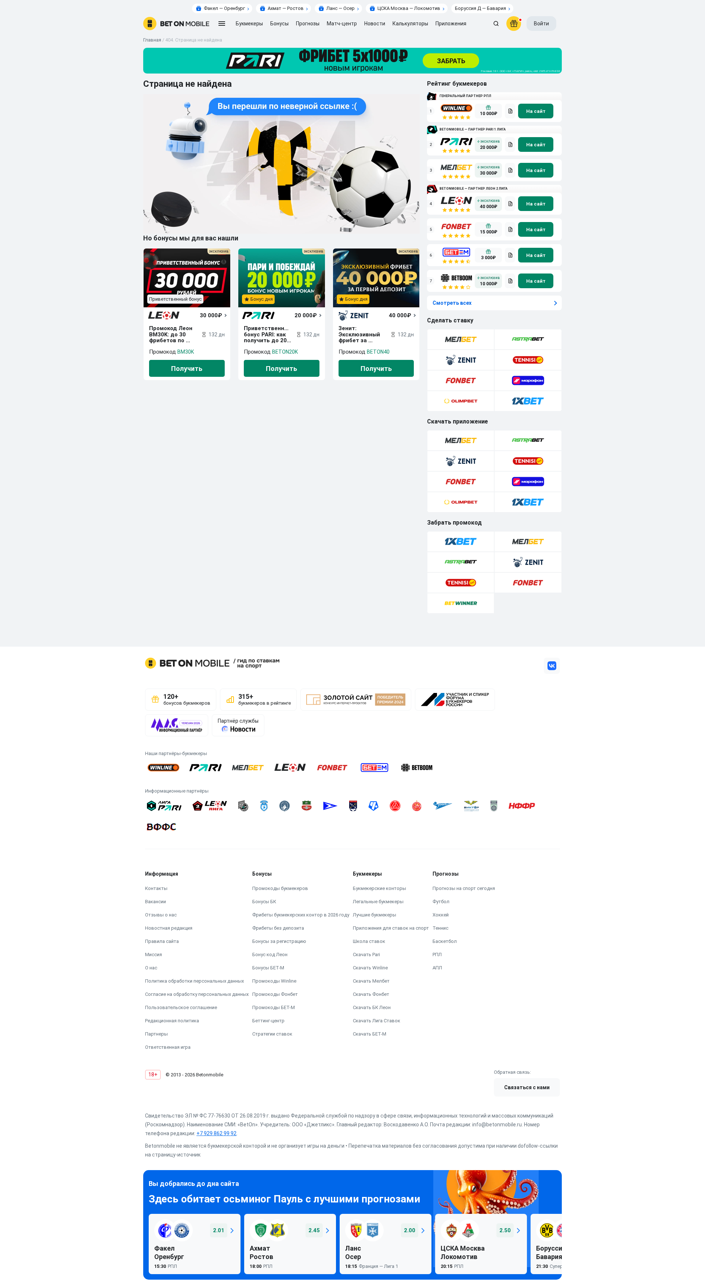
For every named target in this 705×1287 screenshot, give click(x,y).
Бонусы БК (264, 901)
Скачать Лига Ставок (376, 1020)
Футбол (441, 901)
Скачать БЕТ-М (369, 1034)
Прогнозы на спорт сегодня (464, 888)
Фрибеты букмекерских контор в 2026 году (300, 915)
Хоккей (441, 915)
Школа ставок (369, 941)
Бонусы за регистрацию (279, 941)
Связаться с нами (527, 1087)
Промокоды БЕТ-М (273, 1007)
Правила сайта (162, 941)
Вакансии (155, 901)
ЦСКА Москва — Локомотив (408, 8)
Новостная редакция (168, 928)
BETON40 (378, 352)
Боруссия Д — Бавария (480, 8)
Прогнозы (307, 23)
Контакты (156, 888)
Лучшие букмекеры (374, 915)
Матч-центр (342, 23)
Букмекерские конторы (379, 888)
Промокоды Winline (274, 981)
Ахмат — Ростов (286, 8)
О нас (151, 967)
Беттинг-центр (268, 1020)
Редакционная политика (172, 1020)
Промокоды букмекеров (280, 888)
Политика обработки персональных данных (194, 981)
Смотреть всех (452, 303)
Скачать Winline (370, 967)
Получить (186, 368)
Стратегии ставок (272, 1034)
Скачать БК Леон (372, 1007)
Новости (374, 23)
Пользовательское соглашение (181, 1007)
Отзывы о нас (161, 915)
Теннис (440, 928)
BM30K (185, 352)
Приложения (450, 23)
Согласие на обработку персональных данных (197, 994)
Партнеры (156, 1034)
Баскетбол (445, 941)
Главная (152, 39)
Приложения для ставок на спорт (391, 928)
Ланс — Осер (340, 8)
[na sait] (535, 111)
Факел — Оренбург (224, 8)
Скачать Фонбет (371, 994)
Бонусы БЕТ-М (268, 967)
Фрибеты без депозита (278, 928)
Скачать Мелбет (371, 981)
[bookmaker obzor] (510, 111)
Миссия (153, 954)
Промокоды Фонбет (275, 994)
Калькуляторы (410, 23)
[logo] (176, 23)
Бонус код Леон (270, 954)
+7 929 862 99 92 (216, 1133)
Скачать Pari (366, 954)
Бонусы (279, 23)
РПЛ (437, 954)
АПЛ (437, 967)
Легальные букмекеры (378, 901)
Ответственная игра (168, 1047)
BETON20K (285, 352)
